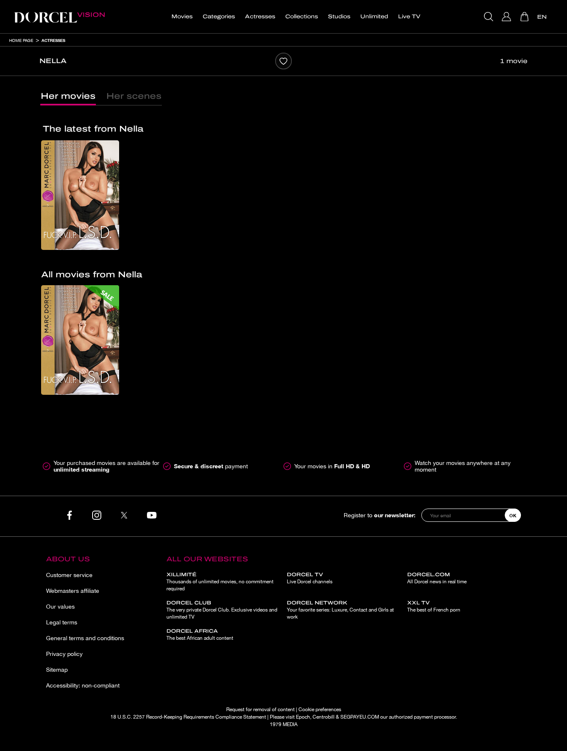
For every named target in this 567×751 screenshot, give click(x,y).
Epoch (303, 717)
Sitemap (57, 669)
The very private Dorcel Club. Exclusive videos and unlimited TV (221, 610)
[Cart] (525, 16)
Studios (339, 17)
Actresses (260, 17)
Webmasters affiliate (72, 590)
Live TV (409, 17)
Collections (301, 17)
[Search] (490, 16)
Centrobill (324, 717)
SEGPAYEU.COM (359, 717)
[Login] (507, 16)
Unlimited (374, 17)
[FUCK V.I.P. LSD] (80, 195)
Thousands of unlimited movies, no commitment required (220, 582)
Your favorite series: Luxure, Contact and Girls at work (340, 610)
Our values (60, 606)
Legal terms (61, 622)
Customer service (69, 575)
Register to (379, 515)
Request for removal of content (260, 709)
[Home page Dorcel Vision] (59, 16)
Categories (219, 17)
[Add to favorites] (283, 61)
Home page (21, 40)
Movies (182, 17)
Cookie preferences (319, 709)
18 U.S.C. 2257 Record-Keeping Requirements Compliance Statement (188, 717)
